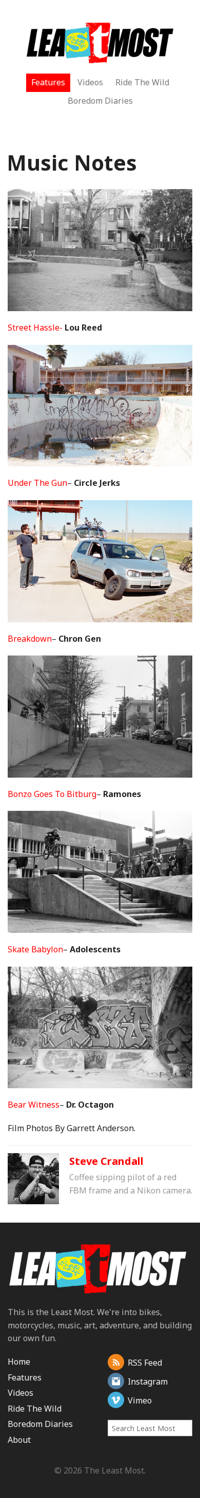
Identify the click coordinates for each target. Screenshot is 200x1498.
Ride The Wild (142, 82)
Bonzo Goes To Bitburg (52, 794)
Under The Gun (37, 482)
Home (19, 1361)
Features (48, 82)
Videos (90, 82)
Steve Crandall (106, 1161)
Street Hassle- (35, 327)
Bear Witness (33, 1104)
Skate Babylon (35, 949)
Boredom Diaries (100, 100)
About (19, 1439)
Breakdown (30, 638)
